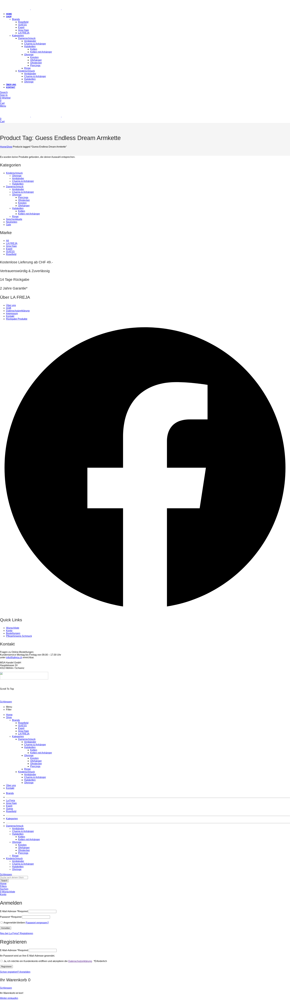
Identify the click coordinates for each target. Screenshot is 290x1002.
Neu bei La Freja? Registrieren (16, 933)
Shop (9, 146)
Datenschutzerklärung (80, 961)
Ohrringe (16, 175)
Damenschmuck (14, 186)
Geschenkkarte (14, 219)
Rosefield (11, 254)
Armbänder (18, 178)
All (7, 240)
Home (3, 146)
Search (4, 881)
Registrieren (6, 966)
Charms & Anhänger (23, 181)
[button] (145, 468)
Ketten (21, 211)
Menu (3, 106)
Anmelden (5, 928)
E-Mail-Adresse (14, 950)
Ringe (15, 216)
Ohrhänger (24, 205)
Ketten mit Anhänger (29, 213)
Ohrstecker (24, 200)
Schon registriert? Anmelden (15, 972)
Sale (8, 224)
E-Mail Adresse (14, 911)
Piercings (23, 197)
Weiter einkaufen (9, 998)
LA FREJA (11, 243)
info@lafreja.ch (14, 657)
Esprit (9, 249)
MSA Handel (28, 683)
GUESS (10, 251)
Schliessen (6, 701)
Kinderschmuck (14, 173)
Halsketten (18, 184)
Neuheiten (11, 222)
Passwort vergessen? (37, 922)
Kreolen (22, 203)
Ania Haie (11, 246)
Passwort (10, 917)
